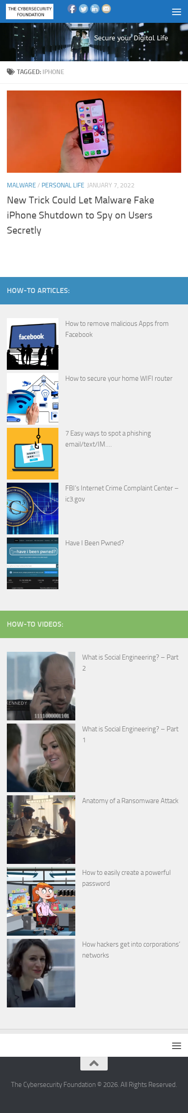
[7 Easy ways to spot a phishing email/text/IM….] (32, 455)
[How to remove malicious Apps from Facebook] (32, 345)
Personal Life (63, 185)
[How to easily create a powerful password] (41, 903)
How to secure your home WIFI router (118, 378)
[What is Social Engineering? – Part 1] (41, 759)
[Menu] (176, 11)
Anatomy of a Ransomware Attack (130, 801)
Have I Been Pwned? (94, 543)
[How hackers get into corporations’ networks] (41, 975)
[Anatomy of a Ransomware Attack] (41, 831)
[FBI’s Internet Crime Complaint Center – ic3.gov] (32, 510)
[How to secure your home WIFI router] (32, 400)
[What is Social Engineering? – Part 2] (41, 688)
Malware (21, 185)
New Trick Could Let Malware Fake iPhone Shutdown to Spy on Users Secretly (80, 215)
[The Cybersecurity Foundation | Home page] (37, 11)
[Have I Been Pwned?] (32, 565)
